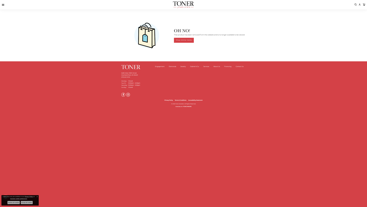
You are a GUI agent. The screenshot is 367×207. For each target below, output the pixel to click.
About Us (216, 66)
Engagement (159, 66)
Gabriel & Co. (194, 66)
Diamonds (172, 66)
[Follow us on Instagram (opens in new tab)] (128, 95)
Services (206, 66)
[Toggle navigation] (3, 5)
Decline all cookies (13, 202)
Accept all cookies (26, 202)
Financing (227, 66)
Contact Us (240, 66)
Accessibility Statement (195, 100)
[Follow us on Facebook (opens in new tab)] (123, 95)
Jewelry (183, 66)
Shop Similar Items (184, 40)
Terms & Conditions (180, 100)
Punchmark (187, 106)
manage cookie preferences (18, 198)
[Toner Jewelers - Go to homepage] (183, 4)
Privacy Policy (168, 100)
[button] (355, 5)
